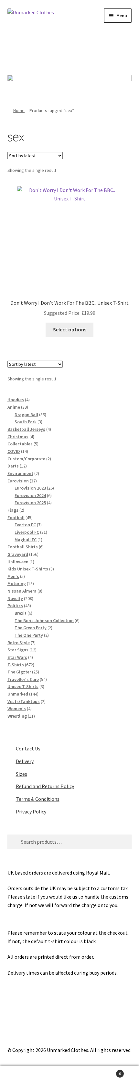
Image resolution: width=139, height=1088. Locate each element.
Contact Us (28, 748)
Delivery (25, 761)
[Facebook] (43, 50)
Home (19, 110)
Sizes (21, 774)
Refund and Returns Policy (45, 786)
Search (69, 1077)
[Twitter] (61, 50)
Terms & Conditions (37, 799)
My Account (23, 1077)
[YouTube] (96, 50)
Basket (107, 1071)
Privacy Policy (31, 811)
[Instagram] (78, 50)
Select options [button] (69, 329)
